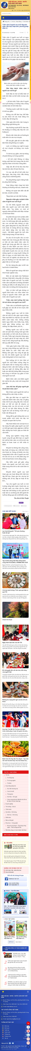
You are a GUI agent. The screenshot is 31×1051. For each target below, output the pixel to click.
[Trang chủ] (3, 17)
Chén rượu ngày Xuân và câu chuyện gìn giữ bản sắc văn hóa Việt (17, 961)
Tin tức (7, 775)
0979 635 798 (9, 870)
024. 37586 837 (13, 1016)
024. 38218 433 (13, 1004)
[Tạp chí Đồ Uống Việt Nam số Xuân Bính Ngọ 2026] (9, 928)
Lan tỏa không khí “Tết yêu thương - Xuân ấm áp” (13, 532)
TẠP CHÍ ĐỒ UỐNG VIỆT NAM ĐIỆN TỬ (14, 884)
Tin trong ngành (11, 780)
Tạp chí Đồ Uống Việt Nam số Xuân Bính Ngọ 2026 (9, 937)
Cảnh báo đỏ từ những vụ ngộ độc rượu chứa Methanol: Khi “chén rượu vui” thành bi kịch (17, 976)
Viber (22, 502)
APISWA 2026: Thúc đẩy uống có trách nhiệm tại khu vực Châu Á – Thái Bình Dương (19, 955)
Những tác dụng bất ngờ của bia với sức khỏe (14, 700)
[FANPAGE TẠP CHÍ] (7, 878)
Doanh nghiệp (9, 804)
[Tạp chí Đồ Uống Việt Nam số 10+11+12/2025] (21, 928)
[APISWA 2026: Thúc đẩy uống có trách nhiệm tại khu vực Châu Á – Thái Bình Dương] (8, 955)
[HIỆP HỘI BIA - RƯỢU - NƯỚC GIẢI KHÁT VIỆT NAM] (4, 5)
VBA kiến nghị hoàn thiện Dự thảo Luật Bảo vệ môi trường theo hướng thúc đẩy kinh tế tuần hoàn (15, 852)
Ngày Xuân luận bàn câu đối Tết (12, 642)
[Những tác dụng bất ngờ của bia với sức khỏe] (15, 690)
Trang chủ (6, 21)
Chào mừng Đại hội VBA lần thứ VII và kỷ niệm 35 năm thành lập (17, 800)
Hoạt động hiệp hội (11, 786)
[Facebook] (10, 1043)
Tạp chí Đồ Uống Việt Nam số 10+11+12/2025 (21, 937)
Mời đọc (11, 942)
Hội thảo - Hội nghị (12, 796)
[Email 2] (28, 1043)
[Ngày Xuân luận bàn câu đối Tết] (15, 633)
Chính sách (8, 809)
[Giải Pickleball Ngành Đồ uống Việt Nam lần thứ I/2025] (23, 912)
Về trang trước (8, 505)
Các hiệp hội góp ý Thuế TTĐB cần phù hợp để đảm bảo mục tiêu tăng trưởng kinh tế (15, 861)
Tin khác (9, 783)
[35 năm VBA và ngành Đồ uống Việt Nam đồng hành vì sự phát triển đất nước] (15, 912)
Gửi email (17, 505)
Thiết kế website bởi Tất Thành (9, 1049)
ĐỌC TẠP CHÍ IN (9, 919)
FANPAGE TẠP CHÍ (14, 878)
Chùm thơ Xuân (7, 620)
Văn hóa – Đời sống (12, 815)
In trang (24, 505)
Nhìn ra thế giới (9, 820)
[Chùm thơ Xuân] (15, 610)
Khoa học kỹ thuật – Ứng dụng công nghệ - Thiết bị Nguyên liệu (16, 826)
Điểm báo (8, 817)
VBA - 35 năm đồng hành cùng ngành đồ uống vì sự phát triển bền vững (15, 907)
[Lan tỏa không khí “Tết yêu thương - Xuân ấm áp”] (15, 521)
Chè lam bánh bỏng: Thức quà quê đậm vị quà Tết (15, 591)
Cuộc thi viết (10, 791)
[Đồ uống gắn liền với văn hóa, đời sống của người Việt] (15, 660)
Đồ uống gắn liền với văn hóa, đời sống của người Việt (14, 671)
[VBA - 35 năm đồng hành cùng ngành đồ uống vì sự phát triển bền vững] (15, 898)
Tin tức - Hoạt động (16, 21)
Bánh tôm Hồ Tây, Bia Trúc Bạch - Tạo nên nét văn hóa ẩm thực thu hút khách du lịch (15, 760)
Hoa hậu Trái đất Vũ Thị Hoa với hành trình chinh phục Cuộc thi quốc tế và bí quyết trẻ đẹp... (14, 730)
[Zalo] (28, 1035)
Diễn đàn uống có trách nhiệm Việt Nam (16, 830)
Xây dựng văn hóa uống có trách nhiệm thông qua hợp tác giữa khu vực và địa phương (17, 969)
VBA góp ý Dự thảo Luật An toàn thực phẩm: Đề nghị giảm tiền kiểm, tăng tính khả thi (19, 846)
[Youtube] (13, 1043)
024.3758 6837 (10, 872)
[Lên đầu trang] (28, 1047)
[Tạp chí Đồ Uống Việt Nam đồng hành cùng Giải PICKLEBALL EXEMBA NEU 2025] (15, 551)
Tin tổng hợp (10, 777)
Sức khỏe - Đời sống (11, 812)
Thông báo (10, 794)
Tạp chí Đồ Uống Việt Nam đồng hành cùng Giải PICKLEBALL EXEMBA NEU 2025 (15, 561)
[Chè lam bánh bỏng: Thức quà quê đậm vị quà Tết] (15, 580)
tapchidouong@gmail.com (13, 1019)
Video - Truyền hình (12, 891)
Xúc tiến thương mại (12, 788)
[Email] (28, 1039)
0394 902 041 (17, 870)
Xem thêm (25, 511)
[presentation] (6, 930)
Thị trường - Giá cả (10, 806)
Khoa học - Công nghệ (12, 823)
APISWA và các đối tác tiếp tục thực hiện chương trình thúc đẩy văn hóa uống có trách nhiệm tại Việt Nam (17, 983)
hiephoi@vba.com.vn (12, 1006)
